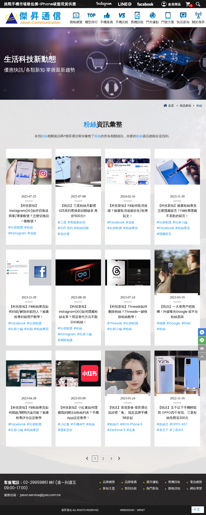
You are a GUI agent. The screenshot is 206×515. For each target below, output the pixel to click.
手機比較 (121, 22)
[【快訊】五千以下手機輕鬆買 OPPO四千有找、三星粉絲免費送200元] (177, 373)
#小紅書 (63, 424)
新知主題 (109, 488)
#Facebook (116, 222)
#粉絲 (28, 227)
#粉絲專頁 (130, 228)
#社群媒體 (15, 227)
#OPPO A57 (178, 424)
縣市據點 (152, 482)
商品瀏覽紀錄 (202, 348)
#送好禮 (63, 234)
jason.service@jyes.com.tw (40, 495)
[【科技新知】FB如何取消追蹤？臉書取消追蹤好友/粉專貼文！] (127, 171)
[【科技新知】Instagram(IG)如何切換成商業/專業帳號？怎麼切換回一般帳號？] (29, 171)
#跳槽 (161, 323)
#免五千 (162, 430)
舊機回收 (137, 22)
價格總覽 (76, 22)
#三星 (62, 222)
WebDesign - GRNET (132, 510)
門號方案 (167, 22)
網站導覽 (196, 488)
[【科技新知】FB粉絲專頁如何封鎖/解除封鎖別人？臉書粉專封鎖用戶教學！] (29, 272)
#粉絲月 (113, 424)
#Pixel (186, 323)
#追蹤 (31, 233)
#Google (173, 323)
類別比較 (131, 488)
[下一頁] (119, 459)
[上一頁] (87, 459)
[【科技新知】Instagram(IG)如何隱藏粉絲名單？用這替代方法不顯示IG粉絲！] (78, 272)
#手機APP (77, 424)
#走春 (130, 430)
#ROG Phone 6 (131, 424)
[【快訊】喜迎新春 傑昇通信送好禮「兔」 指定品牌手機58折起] (127, 373)
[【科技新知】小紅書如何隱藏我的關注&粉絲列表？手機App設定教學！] (78, 373)
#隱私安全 (65, 430)
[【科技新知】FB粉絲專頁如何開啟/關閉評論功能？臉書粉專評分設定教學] (29, 373)
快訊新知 (183, 22)
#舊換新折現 (76, 222)
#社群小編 (179, 222)
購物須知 (174, 488)
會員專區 (174, 4)
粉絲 (90, 124)
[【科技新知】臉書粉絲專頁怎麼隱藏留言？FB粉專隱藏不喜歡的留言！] (177, 171)
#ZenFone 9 (116, 430)
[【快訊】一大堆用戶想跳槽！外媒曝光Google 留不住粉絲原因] (177, 272)
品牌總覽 (109, 482)
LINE (202, 340)
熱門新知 (152, 488)
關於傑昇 (198, 22)
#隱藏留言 (164, 234)
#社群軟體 (114, 228)
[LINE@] (125, 4)
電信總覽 (196, 482)
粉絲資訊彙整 (40, 22)
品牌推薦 (131, 482)
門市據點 (152, 22)
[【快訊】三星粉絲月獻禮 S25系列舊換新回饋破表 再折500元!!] (78, 171)
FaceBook (202, 332)
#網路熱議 (65, 340)
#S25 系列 (65, 228)
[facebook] (145, 4)
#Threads (114, 323)
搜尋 (198, 4)
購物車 (191, 5)
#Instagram (17, 233)
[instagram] (104, 4)
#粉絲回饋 (81, 228)
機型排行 (91, 22)
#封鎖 (28, 329)
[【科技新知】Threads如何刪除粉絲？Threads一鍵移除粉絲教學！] (127, 272)
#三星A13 (176, 430)
